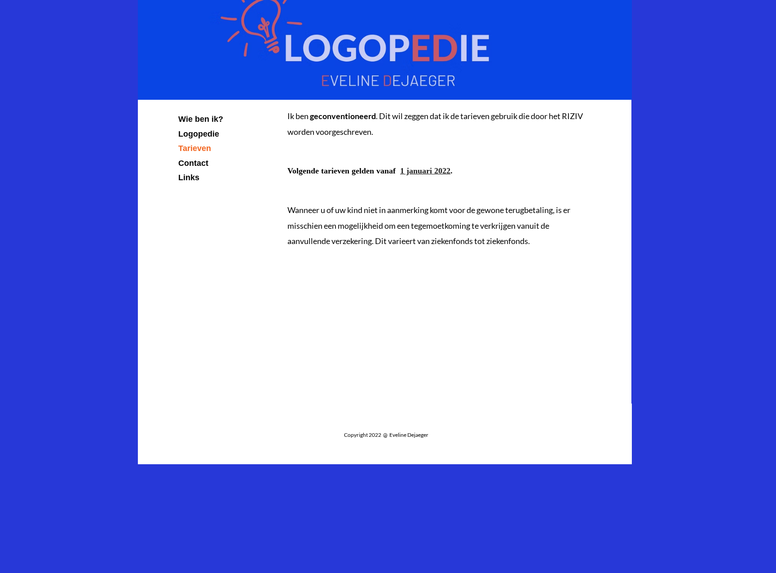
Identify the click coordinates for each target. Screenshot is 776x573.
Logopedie (198, 133)
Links (188, 177)
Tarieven (194, 148)
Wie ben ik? (200, 119)
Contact (193, 163)
